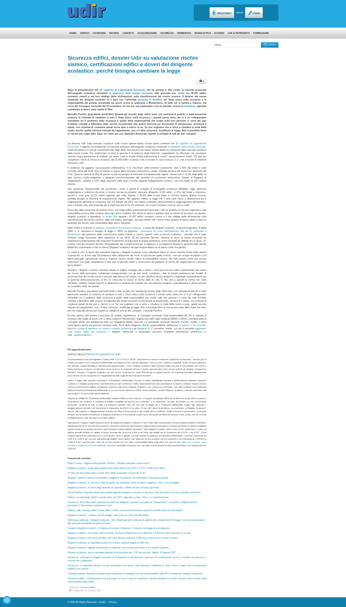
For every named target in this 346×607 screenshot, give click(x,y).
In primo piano (88, 587)
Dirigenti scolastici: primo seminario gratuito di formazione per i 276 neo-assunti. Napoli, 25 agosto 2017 (122, 552)
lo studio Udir (110, 216)
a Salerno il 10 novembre (192, 325)
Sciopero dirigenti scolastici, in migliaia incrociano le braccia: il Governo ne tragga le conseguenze (119, 528)
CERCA (271, 44)
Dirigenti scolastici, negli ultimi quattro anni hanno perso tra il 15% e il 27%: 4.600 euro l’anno (116, 468)
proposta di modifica (150, 99)
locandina (189, 106)
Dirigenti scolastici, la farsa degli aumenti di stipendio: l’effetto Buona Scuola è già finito (114, 487)
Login (256, 13)
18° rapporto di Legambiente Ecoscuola (122, 90)
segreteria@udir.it (82, 335)
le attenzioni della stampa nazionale (130, 93)
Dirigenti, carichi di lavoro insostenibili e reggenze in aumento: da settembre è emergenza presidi (118, 477)
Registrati (223, 13)
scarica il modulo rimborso (116, 328)
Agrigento (142, 328)
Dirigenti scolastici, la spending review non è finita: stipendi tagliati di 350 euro (108, 542)
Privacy (113, 602)
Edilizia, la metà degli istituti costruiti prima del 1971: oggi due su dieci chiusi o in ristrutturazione (118, 497)
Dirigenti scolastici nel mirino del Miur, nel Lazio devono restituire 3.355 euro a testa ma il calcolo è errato (122, 537)
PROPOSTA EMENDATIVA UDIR (103, 354)
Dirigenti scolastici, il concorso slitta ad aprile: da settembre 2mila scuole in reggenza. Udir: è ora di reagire (123, 482)
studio (181, 93)
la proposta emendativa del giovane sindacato (117, 227)
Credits (103, 602)
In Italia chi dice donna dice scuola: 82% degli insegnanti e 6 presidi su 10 (106, 473)
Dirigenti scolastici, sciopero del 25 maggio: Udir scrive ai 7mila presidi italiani (108, 515)
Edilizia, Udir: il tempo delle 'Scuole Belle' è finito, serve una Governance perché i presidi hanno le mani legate (125, 510)
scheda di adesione (88, 328)
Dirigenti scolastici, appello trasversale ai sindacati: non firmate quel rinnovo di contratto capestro (118, 547)
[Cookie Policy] (7, 600)
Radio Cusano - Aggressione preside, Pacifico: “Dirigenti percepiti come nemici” (109, 463)
